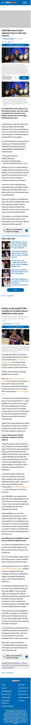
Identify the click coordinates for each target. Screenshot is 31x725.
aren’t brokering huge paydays (12, 569)
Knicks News (10, 672)
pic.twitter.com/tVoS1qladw (11, 161)
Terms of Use (22, 694)
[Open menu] (3, 3)
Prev (6, 78)
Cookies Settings (7, 706)
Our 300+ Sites (23, 688)
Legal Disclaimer (24, 697)
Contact (4, 688)
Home (3, 295)
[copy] (12, 42)
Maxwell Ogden (9, 38)
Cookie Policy (6, 697)
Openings (21, 685)
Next (24, 78)
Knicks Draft (10, 295)
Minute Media (11, 710)
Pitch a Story (22, 691)
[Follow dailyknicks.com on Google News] (26, 230)
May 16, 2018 (23, 163)
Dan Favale (7, 323)
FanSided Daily (6, 691)
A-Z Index (21, 701)
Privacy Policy (6, 694)
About (3, 685)
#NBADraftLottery (8, 158)
